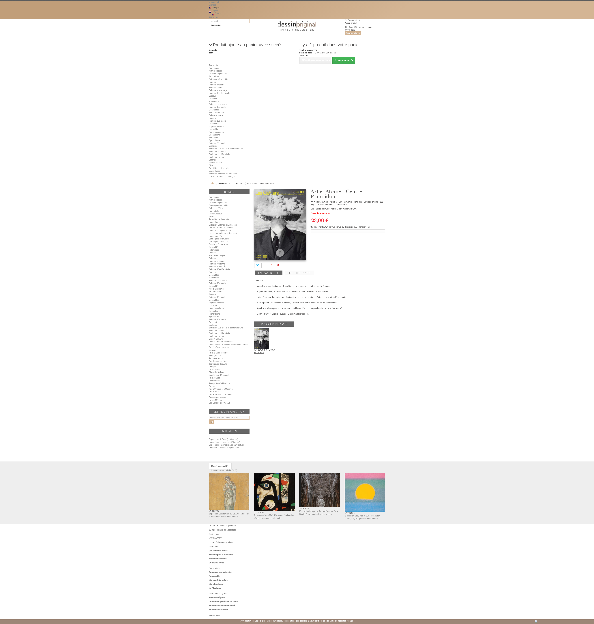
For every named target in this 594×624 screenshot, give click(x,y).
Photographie (215, 355)
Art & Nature (214, 378)
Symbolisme (214, 140)
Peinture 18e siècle (217, 107)
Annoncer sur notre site (220, 572)
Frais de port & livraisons (221, 554)
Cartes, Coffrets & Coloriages (222, 176)
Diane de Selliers (216, 372)
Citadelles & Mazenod (218, 375)
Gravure (212, 350)
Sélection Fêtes (216, 208)
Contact (212, 5)
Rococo (212, 118)
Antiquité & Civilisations (219, 383)
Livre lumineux (216, 584)
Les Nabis (213, 129)
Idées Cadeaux (215, 162)
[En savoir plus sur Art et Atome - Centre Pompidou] (261, 338)
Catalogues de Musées (219, 239)
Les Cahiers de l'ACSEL (219, 403)
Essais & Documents (218, 244)
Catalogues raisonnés (218, 241)
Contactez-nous (216, 562)
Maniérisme (214, 101)
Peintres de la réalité (218, 104)
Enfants (212, 160)
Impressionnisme (216, 126)
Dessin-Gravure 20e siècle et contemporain (228, 344)
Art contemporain (216, 358)
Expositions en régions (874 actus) (224, 442)
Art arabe (213, 386)
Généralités (214, 98)
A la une (212, 436)
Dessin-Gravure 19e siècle (220, 342)
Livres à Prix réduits (218, 580)
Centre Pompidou (354, 202)
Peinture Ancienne (217, 87)
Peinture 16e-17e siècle (219, 93)
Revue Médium (215, 400)
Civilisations (214, 380)
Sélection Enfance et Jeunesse (223, 174)
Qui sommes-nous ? (218, 550)
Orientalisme (214, 135)
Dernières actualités (220, 466)
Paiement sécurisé (217, 558)
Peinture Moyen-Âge (218, 90)
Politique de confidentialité (222, 605)
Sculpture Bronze (216, 157)
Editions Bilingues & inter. (220, 230)
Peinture (212, 82)
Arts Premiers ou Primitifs (220, 394)
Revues (239, 183)
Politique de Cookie (218, 609)
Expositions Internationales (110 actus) (226, 445)
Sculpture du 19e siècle (219, 154)
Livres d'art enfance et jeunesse (223, 233)
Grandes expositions (218, 73)
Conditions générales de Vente (223, 601)
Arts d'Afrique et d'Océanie (221, 389)
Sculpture (213, 146)
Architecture (214, 322)
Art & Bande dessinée (218, 353)
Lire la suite (232, 516)
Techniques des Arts (218, 364)
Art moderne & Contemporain (324, 202)
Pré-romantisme (216, 115)
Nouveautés (214, 68)
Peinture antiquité (216, 85)
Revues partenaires (217, 397)
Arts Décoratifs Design (219, 361)
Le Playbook (215, 588)
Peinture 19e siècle (217, 121)
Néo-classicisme (216, 112)
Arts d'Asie (214, 392)
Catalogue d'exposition (219, 79)
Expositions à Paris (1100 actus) (223, 439)
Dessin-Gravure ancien (219, 347)
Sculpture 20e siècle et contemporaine (226, 149)
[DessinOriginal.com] (297, 24)
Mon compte (214, 2)
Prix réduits (214, 76)
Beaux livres (214, 171)
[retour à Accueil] (212, 184)
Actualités (213, 17)
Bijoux (211, 165)
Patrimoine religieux (217, 255)
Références (214, 250)
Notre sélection (215, 71)
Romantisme (214, 137)
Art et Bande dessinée (219, 168)
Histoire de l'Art (224, 183)
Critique (212, 367)
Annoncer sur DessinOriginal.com (224, 447)
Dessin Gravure (216, 339)
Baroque (212, 96)
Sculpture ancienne (217, 151)
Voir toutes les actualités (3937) (223, 470)
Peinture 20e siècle (217, 143)
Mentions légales (217, 597)
